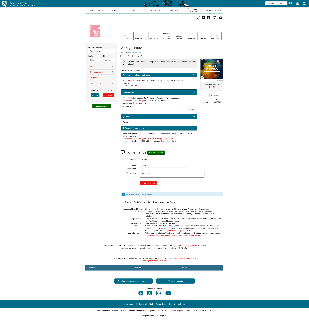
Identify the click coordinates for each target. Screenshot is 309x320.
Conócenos (92, 267)
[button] (101, 66)
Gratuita (109, 90)
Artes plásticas (139, 56)
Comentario (131, 173)
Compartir (215, 95)
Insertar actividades (101, 106)
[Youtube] (220, 18)
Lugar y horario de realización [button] (137, 75)
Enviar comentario (148, 183)
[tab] (159, 75)
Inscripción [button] (129, 92)
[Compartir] (221, 95)
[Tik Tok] (198, 18)
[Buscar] (291, 3)
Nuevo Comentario (156, 152)
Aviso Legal (128, 304)
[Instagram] (215, 18)
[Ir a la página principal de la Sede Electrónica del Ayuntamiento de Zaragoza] (5, 4)
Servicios (203, 38)
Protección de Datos (177, 304)
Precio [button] (127, 117)
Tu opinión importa (176, 281)
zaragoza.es (14, 5)
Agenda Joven (18, 3)
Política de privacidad (144, 304)
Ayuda (191, 110)
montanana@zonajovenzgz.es (134, 100)
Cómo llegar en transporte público (155, 260)
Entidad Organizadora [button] (134, 128)
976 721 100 (194, 310)
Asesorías (154, 38)
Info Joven (31, 5)
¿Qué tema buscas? (179, 37)
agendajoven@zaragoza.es (183, 245)
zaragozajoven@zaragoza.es (185, 258)
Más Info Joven (215, 37)
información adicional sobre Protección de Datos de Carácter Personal (175, 235)
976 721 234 (209, 310)
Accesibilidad (161, 304)
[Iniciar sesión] (304, 3)
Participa (191, 38)
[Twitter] (203, 18)
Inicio (90, 56)
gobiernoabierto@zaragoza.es (179, 230)
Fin (104, 56)
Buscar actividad (95, 47)
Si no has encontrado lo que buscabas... (133, 281)
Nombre (133, 159)
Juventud (23, 5)
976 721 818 (201, 245)
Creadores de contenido (166, 36)
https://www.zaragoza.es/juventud (160, 138)
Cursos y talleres (126, 56)
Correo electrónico (131, 166)
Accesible (94, 90)
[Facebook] (209, 18)
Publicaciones (140, 38)
